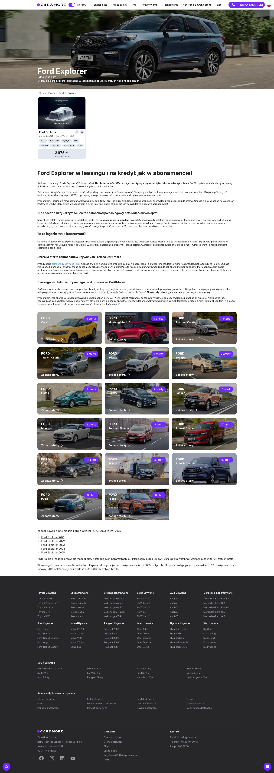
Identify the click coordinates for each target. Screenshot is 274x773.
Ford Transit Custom (47, 646)
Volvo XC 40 (77, 642)
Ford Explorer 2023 (53, 544)
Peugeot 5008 (111, 642)
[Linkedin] (62, 758)
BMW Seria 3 (143, 598)
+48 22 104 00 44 (250, 5)
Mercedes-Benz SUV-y (49, 668)
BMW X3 (141, 612)
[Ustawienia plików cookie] (6, 767)
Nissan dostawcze (146, 703)
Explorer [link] (72, 93)
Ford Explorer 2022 (53, 541)
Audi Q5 (174, 616)
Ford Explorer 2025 (53, 552)
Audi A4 (174, 598)
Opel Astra (142, 629)
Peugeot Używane (114, 623)
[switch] (71, 5)
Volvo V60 (76, 638)
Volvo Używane (79, 623)
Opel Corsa (143, 646)
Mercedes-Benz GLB (214, 616)
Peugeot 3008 (111, 638)
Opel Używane (145, 623)
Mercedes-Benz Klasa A (216, 598)
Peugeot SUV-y (95, 677)
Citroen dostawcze (47, 699)
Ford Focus (43, 629)
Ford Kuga (42, 642)
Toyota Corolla (45, 598)
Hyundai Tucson (178, 629)
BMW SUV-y (93, 673)
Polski (107, 759)
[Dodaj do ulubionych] (82, 132)
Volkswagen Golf (113, 607)
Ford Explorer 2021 (52, 537)
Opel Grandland (145, 642)
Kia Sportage (210, 633)
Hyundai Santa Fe (179, 642)
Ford (61, 93)
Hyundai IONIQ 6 (178, 646)
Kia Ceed (208, 629)
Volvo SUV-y (193, 673)
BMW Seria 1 (143, 603)
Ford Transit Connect (48, 638)
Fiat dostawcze (95, 699)
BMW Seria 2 (143, 616)
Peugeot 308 (111, 633)
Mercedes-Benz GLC (214, 612)
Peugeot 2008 (111, 629)
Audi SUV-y (43, 677)
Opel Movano (144, 638)
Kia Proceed (209, 646)
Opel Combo (143, 633)
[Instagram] (52, 758)
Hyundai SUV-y (145, 677)
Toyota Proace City (47, 603)
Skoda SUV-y (144, 668)
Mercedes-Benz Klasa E (216, 607)
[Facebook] (41, 758)
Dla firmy (81, 4)
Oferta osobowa (112, 737)
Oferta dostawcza (113, 741)
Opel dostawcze (195, 703)
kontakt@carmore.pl (188, 737)
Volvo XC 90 (77, 633)
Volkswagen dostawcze (199, 708)
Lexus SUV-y (94, 668)
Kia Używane (210, 623)
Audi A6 (174, 603)
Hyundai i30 (176, 633)
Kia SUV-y (42, 673)
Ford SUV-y (143, 673)
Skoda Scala (77, 612)
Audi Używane (178, 592)
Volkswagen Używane (116, 592)
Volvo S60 (76, 646)
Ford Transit (43, 633)
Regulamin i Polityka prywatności (121, 755)
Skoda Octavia (78, 598)
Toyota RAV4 (44, 616)
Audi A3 (174, 612)
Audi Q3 (174, 607)
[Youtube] (73, 758)
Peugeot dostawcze (48, 708)
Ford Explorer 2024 (53, 548)
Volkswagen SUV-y (197, 677)
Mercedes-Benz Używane (218, 592)
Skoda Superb (78, 603)
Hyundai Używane (180, 623)
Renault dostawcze (97, 708)
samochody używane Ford (66, 263)
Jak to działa (110, 750)
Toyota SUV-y (194, 668)
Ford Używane (45, 623)
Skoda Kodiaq (78, 607)
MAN (39, 703)
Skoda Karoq (77, 616)
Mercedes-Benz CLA (214, 603)
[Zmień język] (269, 5)
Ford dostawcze (145, 699)
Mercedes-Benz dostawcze (102, 703)
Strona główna (47, 93)
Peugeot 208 (111, 646)
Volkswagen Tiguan (114, 612)
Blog (106, 746)
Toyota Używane (46, 592)
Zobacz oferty (50, 339)
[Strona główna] (51, 4)
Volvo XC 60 (77, 629)
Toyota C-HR (44, 612)
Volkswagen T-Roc (114, 616)
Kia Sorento (209, 642)
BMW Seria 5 (143, 607)
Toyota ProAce (45, 607)
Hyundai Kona (177, 638)
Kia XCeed (209, 638)
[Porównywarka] (77, 132)
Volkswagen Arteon (114, 603)
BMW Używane (145, 592)
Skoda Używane (79, 592)
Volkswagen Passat (114, 598)
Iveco (190, 699)
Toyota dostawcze (147, 708)
